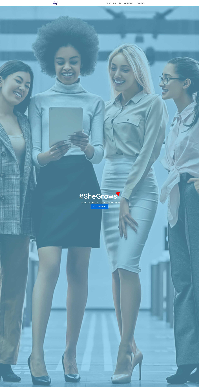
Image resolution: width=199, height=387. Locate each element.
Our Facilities (128, 3)
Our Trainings (139, 3)
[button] (132, 3)
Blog (120, 3)
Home (108, 3)
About (114, 3)
